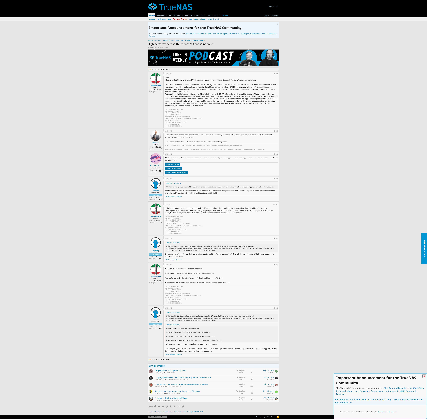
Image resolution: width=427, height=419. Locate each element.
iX (276, 6)
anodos (156, 191)
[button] (166, 15)
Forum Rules (180, 19)
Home (273, 417)
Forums (151, 15)
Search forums (161, 19)
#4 (277, 179)
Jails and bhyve (176, 386)
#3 (277, 154)
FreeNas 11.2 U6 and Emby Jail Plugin (171, 398)
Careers (225, 15)
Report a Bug (213, 15)
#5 (277, 204)
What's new (160, 15)
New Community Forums (387, 412)
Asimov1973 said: (172, 243)
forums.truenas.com (364, 399)
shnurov (155, 143)
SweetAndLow (156, 166)
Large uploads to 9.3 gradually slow (170, 370)
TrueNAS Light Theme (158, 417)
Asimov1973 (153, 47)
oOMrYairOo (158, 400)
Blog (169, 19)
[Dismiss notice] (277, 24)
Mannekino (158, 386)
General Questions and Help (179, 380)
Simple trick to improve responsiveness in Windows (177, 391)
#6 (277, 238)
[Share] (274, 74)
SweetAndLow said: (172, 183)
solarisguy (270, 393)
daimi (156, 373)
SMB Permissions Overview (173, 196)
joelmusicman (159, 393)
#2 (277, 131)
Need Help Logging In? (215, 19)
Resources (200, 15)
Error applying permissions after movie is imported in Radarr (181, 384)
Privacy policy (260, 417)
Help (268, 417)
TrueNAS (271, 6)
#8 (277, 308)
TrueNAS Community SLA (197, 19)
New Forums (424, 249)
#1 (277, 74)
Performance (171, 373)
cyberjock (271, 372)
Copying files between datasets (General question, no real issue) (183, 377)
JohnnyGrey (158, 380)
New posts (151, 19)
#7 (277, 265)
